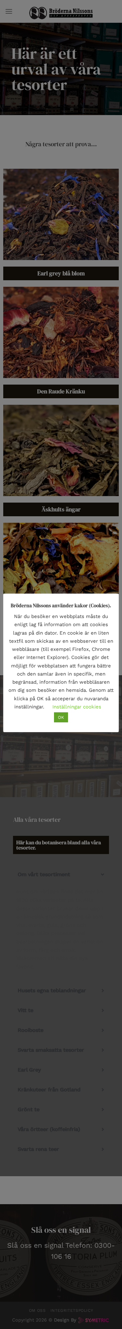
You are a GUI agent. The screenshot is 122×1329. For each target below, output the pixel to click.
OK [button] (61, 717)
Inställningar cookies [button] (76, 707)
